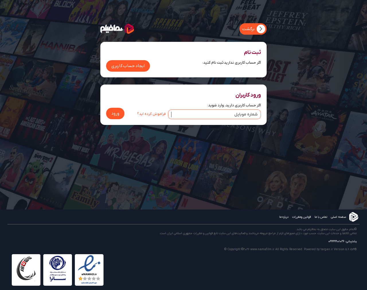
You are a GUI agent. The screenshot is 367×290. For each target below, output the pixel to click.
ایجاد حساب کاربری (128, 66)
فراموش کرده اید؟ (151, 113)
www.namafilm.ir (262, 249)
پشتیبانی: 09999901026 (342, 241)
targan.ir (327, 249)
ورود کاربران (248, 95)
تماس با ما (321, 217)
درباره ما (283, 217)
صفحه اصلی (338, 217)
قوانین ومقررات (301, 217)
